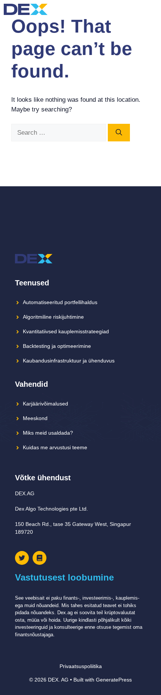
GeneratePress (114, 680)
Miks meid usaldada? (48, 433)
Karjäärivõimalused (45, 404)
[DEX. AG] (26, 9)
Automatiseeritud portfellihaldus (60, 302)
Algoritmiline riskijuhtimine (53, 317)
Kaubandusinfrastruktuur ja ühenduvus (69, 361)
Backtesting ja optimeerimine (57, 346)
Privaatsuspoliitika (81, 666)
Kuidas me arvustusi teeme (55, 447)
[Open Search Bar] (138, 9)
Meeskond (35, 418)
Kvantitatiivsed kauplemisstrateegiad (66, 331)
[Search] (119, 133)
